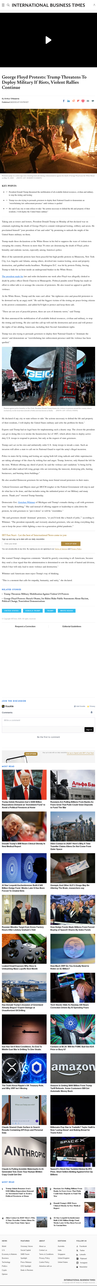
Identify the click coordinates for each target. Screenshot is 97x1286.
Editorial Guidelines (72, 626)
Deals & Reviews (27, 1270)
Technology (6, 1262)
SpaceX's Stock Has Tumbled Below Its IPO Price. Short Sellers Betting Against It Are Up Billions (71, 1172)
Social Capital (26, 1250)
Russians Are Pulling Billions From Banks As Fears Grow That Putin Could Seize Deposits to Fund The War (71, 805)
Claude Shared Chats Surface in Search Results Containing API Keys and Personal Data (22, 1130)
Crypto (4, 1270)
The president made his (12, 276)
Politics (4, 1266)
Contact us (43, 1250)
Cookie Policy (44, 1262)
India (59, 1250)
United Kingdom (63, 1258)
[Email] (88, 101)
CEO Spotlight (26, 1266)
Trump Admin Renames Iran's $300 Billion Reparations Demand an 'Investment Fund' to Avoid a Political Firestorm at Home (23, 805)
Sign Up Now (31, 754)
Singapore (61, 1254)
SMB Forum (25, 1254)
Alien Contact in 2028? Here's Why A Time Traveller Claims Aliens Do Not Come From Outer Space (70, 846)
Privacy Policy (76, 549)
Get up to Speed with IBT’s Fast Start (80, 753)
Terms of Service (61, 549)
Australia (61, 1246)
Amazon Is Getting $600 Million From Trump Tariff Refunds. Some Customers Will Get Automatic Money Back (71, 1088)
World (4, 1246)
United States (63, 1262)
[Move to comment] (93, 101)
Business (5, 1258)
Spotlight (24, 1258)
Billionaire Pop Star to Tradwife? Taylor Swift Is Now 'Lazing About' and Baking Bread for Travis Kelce (72, 1130)
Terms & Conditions (46, 1254)
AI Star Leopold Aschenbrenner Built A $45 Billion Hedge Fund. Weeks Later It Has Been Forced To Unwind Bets (23, 888)
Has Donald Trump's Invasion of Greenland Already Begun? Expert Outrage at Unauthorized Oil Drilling (22, 1008)
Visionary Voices (27, 1246)
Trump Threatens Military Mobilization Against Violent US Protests (36, 594)
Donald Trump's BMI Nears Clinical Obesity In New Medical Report (67, 1205)
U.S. (3, 1250)
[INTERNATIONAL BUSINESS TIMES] (48, 5)
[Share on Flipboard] (78, 101)
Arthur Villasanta (11, 98)
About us (42, 1246)
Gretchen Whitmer (26, 502)
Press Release (26, 1262)
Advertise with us (45, 1266)
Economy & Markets (9, 1254)
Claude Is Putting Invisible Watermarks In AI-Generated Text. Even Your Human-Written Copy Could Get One (23, 1172)
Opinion (4, 1274)
